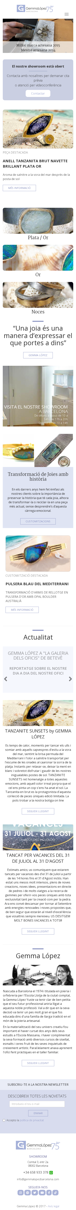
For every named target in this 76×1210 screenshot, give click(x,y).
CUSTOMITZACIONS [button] (38, 521)
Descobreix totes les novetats (37, 1096)
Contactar (38, 93)
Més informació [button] (19, 188)
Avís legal (53, 1206)
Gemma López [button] (38, 355)
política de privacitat (32, 1120)
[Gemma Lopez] (38, 1145)
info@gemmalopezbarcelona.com (38, 1179)
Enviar (38, 1113)
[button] (5, 679)
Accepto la (25, 1120)
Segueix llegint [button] (38, 811)
